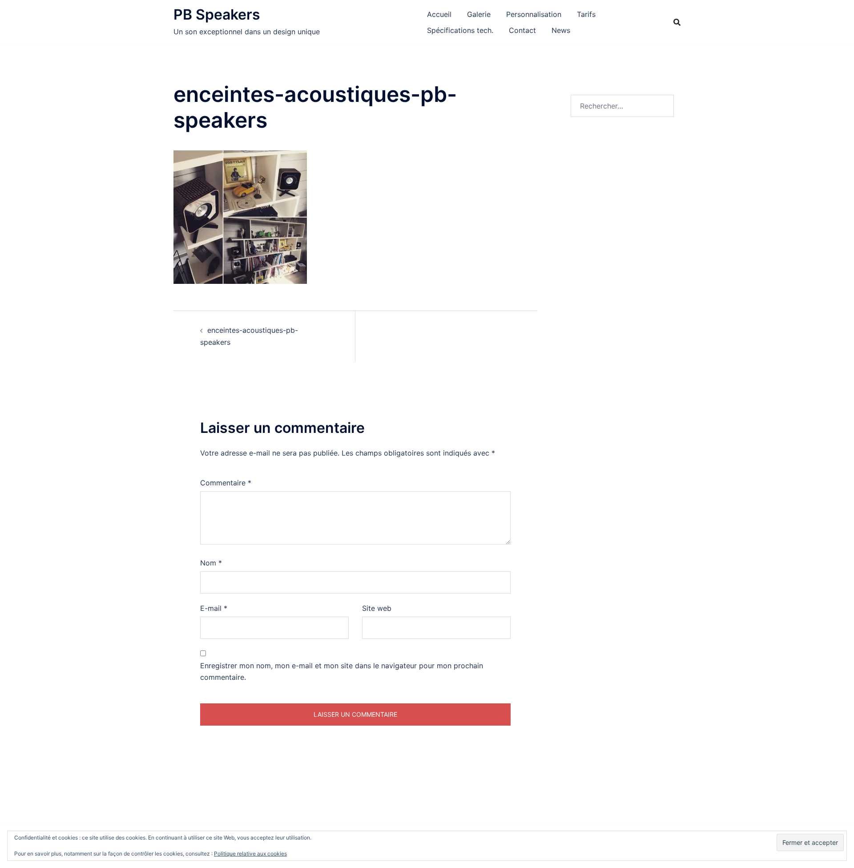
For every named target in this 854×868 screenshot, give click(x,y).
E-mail (213, 608)
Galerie (479, 14)
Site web (376, 608)
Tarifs (586, 14)
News (561, 30)
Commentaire (225, 482)
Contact (522, 30)
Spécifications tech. (460, 30)
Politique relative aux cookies (250, 853)
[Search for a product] (677, 22)
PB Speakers (216, 14)
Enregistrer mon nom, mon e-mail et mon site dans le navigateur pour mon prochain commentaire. (341, 671)
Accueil (439, 14)
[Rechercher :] (622, 106)
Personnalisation (533, 14)
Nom (211, 562)
